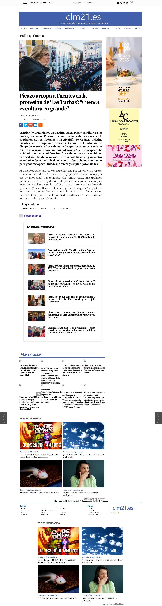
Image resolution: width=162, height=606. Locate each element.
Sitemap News (93, 514)
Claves (24, 29)
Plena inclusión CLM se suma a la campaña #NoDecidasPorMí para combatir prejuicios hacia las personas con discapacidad (29, 403)
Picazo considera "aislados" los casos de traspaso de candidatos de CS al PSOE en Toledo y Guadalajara (71, 237)
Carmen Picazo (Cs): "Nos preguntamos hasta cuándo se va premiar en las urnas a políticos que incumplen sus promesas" (71, 330)
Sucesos (127, 29)
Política (58, 29)
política (43, 208)
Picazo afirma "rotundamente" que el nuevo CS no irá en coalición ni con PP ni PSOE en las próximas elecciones (71, 283)
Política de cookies (86, 501)
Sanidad (82, 29)
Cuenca (38, 35)
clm (53, 208)
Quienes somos (46, 3)
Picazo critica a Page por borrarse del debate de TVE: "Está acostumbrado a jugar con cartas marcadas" (71, 268)
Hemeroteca (93, 510)
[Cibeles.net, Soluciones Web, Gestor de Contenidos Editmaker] (115, 512)
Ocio (22, 512)
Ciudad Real (44, 514)
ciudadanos (65, 208)
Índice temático (94, 512)
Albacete (24, 514)
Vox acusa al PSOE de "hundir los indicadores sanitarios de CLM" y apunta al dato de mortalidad (29, 370)
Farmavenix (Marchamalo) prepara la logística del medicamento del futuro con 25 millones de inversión (51, 395)
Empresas (47, 29)
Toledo (43, 516)
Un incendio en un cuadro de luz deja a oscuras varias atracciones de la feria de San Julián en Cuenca (73, 370)
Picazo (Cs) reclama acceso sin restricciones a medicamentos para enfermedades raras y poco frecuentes (71, 314)
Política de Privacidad (100, 501)
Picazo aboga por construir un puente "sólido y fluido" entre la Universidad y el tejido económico (71, 299)
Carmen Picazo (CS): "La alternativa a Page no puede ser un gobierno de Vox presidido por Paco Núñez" (71, 252)
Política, (26, 35)
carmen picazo (29, 208)
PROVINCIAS (69, 29)
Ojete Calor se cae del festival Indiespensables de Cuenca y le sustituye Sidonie (94, 369)
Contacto (34, 3)
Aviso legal (75, 501)
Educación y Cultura (100, 29)
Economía (34, 29)
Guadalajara (25, 516)
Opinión (138, 29)
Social (118, 29)
